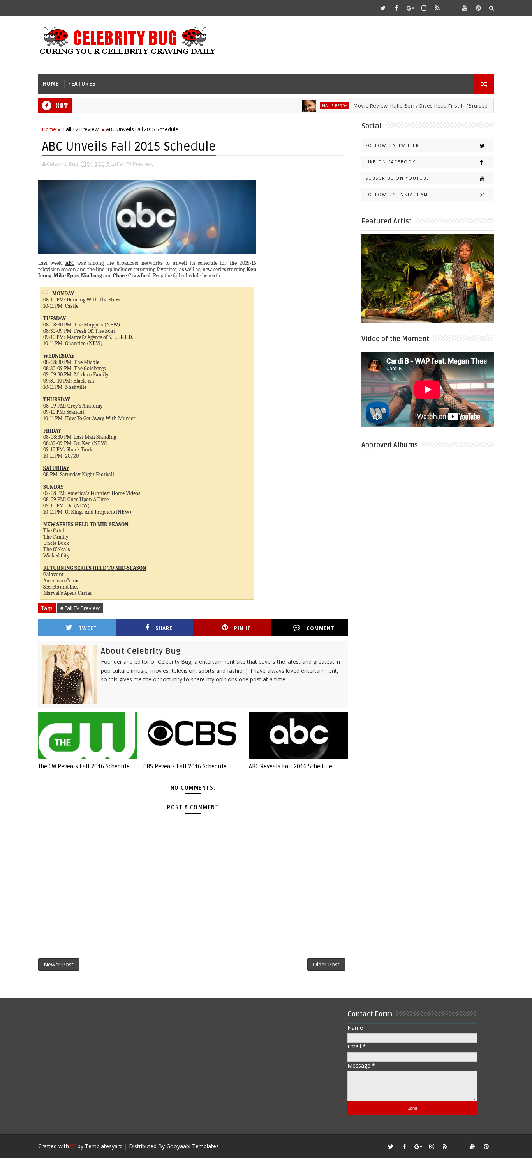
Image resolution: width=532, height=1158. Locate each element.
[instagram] (424, 8)
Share (164, 628)
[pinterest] (478, 8)
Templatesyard (104, 1146)
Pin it (242, 628)
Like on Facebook (390, 162)
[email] (451, 8)
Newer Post (59, 964)
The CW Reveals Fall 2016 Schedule (84, 766)
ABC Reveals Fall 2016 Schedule (290, 766)
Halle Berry (316, 105)
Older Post (326, 964)
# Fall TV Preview (80, 608)
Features (82, 84)
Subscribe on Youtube (397, 178)
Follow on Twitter (392, 145)
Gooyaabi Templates (192, 1146)
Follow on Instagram (396, 194)
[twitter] (383, 8)
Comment (321, 628)
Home (51, 84)
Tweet (88, 628)
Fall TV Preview (81, 129)
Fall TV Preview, (135, 163)
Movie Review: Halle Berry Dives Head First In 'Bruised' (402, 106)
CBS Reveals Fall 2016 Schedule (185, 766)
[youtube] (464, 8)
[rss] (437, 8)
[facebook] (396, 8)
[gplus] (410, 8)
